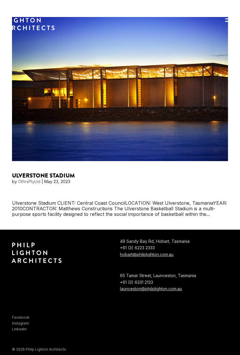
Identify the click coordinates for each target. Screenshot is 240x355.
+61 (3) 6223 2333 (137, 247)
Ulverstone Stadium (43, 175)
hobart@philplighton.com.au (147, 254)
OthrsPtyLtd (29, 181)
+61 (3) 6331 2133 (136, 282)
